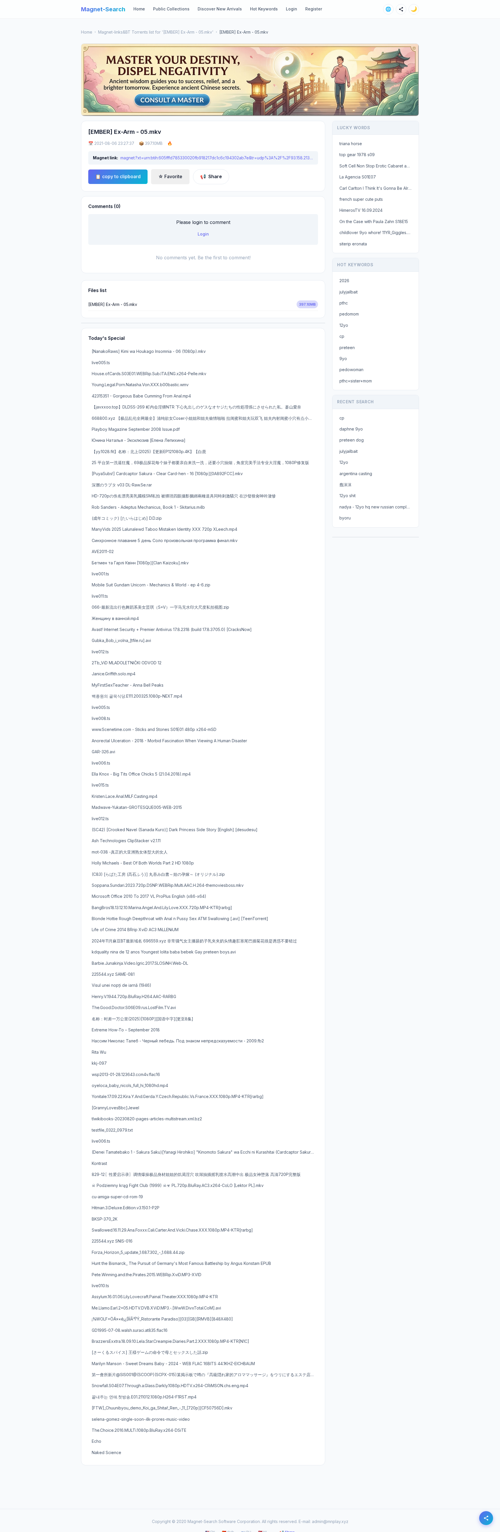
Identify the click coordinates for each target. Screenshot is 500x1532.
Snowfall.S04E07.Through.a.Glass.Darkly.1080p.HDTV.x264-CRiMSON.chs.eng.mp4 (170, 1385)
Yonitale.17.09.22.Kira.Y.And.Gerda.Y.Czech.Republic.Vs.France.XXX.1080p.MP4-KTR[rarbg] (178, 1096)
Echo (96, 1441)
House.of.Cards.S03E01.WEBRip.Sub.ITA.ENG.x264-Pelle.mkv (149, 373)
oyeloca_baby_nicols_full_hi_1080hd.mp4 (130, 1085)
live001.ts (100, 573)
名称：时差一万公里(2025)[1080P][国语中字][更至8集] (142, 1018)
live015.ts (100, 785)
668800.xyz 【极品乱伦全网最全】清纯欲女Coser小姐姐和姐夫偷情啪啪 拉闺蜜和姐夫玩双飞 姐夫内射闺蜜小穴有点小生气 (204, 418)
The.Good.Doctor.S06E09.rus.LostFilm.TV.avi (134, 1007)
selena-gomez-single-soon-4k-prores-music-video (141, 1419)
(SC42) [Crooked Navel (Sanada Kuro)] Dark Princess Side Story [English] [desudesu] (175, 829)
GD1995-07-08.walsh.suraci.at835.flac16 (130, 1330)
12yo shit (347, 495)
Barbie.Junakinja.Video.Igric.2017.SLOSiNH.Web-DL (140, 963)
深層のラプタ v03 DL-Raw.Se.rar (122, 484)
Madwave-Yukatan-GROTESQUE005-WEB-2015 (137, 807)
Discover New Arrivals (220, 8)
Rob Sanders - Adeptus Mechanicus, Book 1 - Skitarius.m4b (148, 507)
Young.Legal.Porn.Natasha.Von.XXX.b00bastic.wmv (140, 384)
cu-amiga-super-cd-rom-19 (117, 1196)
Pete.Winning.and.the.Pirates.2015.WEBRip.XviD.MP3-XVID (146, 1274)
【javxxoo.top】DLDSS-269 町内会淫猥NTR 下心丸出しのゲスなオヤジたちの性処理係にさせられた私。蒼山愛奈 (196, 406)
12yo (343, 325)
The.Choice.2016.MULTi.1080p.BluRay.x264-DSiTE (139, 1430)
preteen (347, 347)
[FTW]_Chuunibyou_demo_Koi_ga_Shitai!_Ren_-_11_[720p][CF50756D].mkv (162, 1407)
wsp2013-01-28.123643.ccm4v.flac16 (126, 1074)
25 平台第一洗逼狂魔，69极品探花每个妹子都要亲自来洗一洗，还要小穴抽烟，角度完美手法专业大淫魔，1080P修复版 (200, 462)
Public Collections (171, 8)
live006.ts (101, 762)
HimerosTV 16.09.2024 (361, 210)
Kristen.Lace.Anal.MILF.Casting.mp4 (124, 796)
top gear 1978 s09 (357, 154)
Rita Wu (99, 1052)
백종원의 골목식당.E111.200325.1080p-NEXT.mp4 (137, 696)
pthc (343, 302)
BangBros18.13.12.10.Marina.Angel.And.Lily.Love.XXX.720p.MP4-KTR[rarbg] (162, 907)
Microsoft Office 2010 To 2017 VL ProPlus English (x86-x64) (149, 896)
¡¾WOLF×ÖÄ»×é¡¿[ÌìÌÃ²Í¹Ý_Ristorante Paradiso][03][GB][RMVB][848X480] (162, 1318)
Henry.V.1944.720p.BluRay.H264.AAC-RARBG (134, 996)
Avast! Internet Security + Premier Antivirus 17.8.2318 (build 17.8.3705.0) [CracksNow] (172, 629)
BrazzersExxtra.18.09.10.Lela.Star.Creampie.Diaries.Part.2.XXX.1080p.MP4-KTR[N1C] (170, 1341)
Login (291, 8)
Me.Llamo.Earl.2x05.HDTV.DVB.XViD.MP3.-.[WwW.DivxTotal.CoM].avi (156, 1307)
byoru (345, 517)
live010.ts (100, 1285)
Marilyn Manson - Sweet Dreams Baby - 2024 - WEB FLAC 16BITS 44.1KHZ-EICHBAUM (173, 1363)
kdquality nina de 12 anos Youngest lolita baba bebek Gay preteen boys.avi (164, 951)
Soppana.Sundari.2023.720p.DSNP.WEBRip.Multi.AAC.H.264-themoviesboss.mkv (168, 885)
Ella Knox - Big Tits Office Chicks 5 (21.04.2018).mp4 (141, 774)
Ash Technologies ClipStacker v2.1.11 (126, 840)
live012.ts (100, 651)
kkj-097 (99, 1063)
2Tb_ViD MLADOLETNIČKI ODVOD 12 (126, 662)
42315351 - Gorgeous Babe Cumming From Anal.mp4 (141, 395)
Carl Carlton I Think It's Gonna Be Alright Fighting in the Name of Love (377, 188)
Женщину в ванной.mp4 (115, 618)
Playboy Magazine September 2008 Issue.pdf (136, 429)
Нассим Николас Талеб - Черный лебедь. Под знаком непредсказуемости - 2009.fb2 (178, 1040)
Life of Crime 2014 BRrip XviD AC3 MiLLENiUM (135, 929)
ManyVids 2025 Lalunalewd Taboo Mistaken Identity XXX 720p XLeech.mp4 (164, 529)
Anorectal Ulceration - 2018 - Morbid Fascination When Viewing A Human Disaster (169, 740)
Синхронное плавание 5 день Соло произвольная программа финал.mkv (165, 540)
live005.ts (101, 362)
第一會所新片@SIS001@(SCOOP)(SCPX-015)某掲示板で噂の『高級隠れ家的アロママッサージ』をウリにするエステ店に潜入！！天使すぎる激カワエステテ (205, 1374)
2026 (344, 280)
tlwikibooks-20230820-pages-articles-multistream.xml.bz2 (147, 1118)
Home (139, 8)
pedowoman (351, 369)
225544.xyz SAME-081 (113, 974)
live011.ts (100, 596)
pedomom (349, 313)
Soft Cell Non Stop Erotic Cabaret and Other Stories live (377, 165)
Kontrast (99, 1163)
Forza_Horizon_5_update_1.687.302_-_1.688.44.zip (138, 1252)
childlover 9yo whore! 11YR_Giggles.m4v (377, 232)
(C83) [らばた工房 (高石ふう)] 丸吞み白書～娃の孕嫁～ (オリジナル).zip (158, 874)
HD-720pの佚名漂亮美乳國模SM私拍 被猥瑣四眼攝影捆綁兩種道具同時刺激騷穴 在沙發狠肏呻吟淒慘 (184, 495)
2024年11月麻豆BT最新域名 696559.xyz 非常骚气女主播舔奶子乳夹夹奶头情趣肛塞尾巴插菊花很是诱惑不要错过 (194, 940)
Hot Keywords (264, 8)
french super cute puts (361, 199)
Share (211, 176)
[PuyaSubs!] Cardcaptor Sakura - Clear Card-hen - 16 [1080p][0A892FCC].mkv (167, 473)
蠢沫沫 (345, 484)
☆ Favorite (170, 176)
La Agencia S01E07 (357, 176)
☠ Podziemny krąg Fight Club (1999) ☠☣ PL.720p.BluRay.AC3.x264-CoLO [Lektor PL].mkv (178, 1185)
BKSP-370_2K (104, 1219)
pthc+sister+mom (355, 380)
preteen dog (351, 439)
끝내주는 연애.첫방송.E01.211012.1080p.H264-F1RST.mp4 (144, 1396)
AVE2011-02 (103, 551)
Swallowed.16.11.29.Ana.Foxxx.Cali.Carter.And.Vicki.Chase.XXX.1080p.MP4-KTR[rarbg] (172, 1230)
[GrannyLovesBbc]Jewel (115, 1107)
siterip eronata (353, 243)
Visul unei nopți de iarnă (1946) (121, 985)
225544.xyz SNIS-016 (112, 1241)
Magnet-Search (103, 9)
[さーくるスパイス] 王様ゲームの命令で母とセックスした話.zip (150, 1352)
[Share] (401, 9)
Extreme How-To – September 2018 (126, 1029)
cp (341, 336)
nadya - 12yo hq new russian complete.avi (377, 506)
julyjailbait (348, 291)
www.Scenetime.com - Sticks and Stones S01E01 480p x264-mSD (154, 729)
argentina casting (355, 473)
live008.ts (101, 718)
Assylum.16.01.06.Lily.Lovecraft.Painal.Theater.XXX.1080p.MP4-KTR (155, 1296)
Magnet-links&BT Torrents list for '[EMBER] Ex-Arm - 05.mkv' (156, 32)
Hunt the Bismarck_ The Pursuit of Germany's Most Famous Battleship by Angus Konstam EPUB (181, 1263)
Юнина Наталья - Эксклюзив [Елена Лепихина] (138, 440)
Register (313, 8)
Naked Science (106, 1452)
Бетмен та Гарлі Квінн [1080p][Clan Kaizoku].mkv (140, 562)
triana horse (350, 143)
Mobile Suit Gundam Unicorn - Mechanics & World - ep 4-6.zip (151, 584)
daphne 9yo (351, 428)
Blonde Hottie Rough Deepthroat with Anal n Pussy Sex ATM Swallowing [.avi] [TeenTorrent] (180, 918)
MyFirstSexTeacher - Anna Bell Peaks (127, 685)
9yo (343, 358)
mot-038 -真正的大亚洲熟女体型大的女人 (130, 851)
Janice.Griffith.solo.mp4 (113, 673)
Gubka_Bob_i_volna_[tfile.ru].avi (121, 640)
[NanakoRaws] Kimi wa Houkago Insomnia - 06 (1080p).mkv (149, 351)
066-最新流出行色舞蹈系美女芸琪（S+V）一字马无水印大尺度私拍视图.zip (160, 607)
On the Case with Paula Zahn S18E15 (373, 221)
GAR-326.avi (103, 751)
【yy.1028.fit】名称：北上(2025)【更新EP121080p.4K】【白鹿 (149, 451)
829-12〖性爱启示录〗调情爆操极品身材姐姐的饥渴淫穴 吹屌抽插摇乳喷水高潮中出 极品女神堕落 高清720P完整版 (196, 1174)
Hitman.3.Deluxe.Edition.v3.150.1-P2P (125, 1207)
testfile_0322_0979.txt (112, 1130)
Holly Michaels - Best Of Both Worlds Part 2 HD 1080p (143, 862)
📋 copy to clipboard (118, 176)
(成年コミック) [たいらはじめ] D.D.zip (127, 518)
